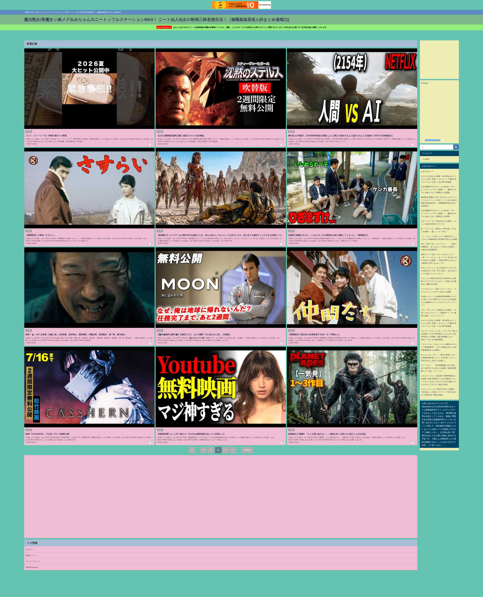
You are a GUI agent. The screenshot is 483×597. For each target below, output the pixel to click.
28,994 (247, 450)
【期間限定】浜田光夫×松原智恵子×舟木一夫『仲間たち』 (314, 334)
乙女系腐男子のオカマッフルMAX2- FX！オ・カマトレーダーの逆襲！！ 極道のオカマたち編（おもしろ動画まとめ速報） (438, 189)
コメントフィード (33, 561)
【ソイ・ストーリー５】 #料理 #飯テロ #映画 (46, 136)
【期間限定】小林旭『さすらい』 (41, 235)
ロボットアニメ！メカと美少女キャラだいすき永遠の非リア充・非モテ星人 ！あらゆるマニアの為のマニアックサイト (439, 270)
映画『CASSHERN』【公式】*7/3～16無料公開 (47, 434)
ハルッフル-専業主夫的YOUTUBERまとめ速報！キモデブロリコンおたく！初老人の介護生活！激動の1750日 (438, 281)
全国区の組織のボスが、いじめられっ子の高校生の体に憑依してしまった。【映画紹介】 (328, 235)
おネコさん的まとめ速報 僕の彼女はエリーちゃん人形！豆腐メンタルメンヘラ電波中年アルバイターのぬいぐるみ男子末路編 (438, 179)
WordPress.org (32, 567)
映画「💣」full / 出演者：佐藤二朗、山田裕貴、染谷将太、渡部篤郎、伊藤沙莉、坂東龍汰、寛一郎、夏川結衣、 (76, 334)
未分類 (29, 131)
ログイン (29, 549)
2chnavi (424, 83)
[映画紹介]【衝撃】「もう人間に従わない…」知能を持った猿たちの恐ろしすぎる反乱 (327, 434)
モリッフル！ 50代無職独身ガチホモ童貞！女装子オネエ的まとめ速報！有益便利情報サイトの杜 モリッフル (438, 368)
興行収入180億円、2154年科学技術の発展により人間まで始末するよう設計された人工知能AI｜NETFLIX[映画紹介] (340, 136)
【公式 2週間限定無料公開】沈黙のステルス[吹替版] (180, 136)
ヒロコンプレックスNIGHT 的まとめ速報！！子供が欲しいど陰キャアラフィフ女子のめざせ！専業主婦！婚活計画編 (439, 392)
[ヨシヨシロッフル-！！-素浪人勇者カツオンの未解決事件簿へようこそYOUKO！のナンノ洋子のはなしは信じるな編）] (439, 357)
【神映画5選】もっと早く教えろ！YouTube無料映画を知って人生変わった (191, 434)
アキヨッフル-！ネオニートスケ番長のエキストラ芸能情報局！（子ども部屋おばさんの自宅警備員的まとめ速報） (439, 347)
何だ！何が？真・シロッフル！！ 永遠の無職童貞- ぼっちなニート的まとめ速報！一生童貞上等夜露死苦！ (439, 247)
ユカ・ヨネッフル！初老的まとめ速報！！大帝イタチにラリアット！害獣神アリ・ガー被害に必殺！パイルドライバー (438, 313)
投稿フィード (31, 555)
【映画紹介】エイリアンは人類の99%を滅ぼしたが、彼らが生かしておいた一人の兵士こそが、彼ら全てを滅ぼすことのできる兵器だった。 (220, 235)
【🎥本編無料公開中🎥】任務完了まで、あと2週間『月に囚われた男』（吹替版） (194, 334)
